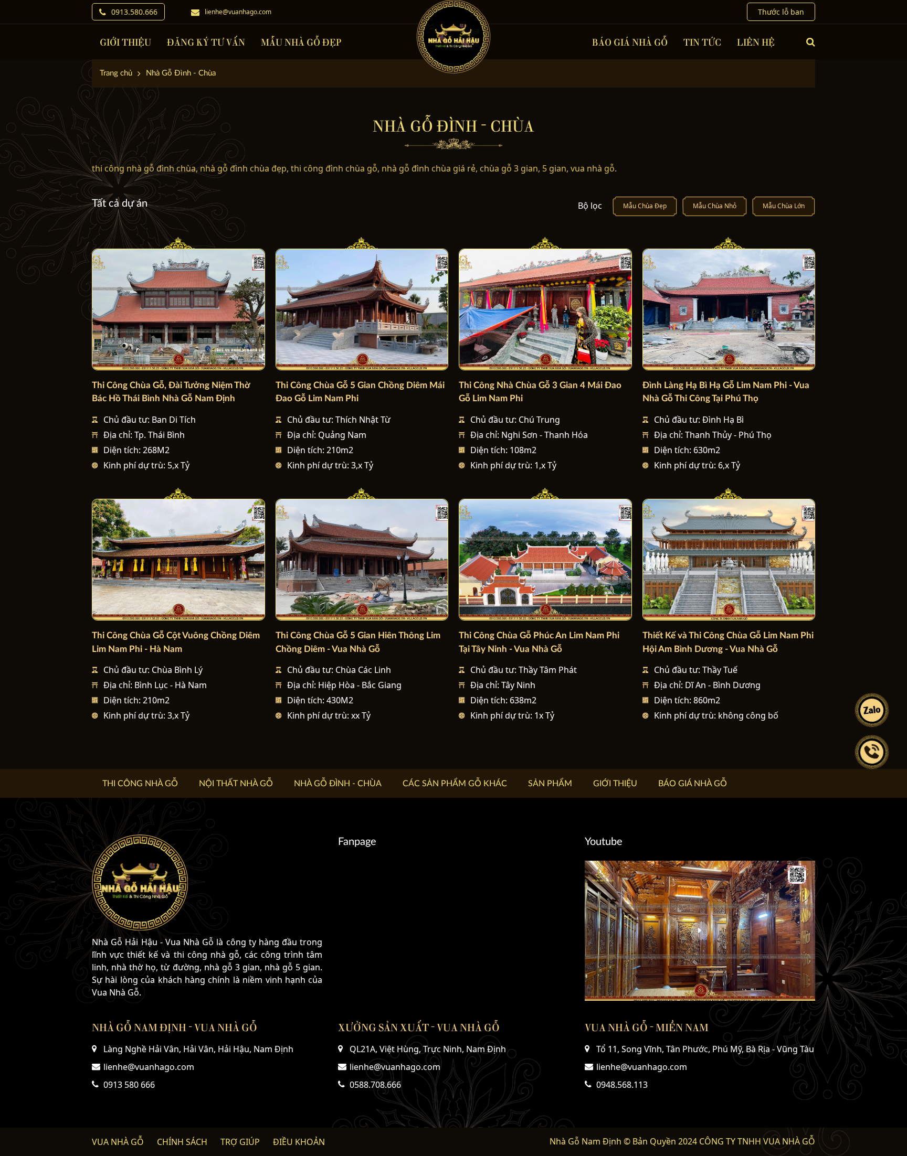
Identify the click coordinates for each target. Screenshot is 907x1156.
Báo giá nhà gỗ (692, 783)
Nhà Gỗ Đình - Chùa (338, 783)
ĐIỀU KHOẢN (299, 1142)
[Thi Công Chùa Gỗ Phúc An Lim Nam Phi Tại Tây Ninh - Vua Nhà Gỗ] (545, 560)
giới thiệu (125, 41)
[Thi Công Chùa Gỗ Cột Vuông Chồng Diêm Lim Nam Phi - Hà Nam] (178, 560)
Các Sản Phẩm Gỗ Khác (455, 783)
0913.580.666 (134, 12)
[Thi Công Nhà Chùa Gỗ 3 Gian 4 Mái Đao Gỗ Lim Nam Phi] (545, 310)
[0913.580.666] (872, 752)
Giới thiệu (615, 783)
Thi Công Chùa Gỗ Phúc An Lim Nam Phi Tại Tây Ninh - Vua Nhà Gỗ (539, 642)
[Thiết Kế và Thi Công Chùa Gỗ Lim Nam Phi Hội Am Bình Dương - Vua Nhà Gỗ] (729, 560)
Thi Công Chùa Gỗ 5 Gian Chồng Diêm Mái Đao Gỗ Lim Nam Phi (360, 392)
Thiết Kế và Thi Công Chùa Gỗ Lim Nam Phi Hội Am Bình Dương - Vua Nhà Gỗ (728, 642)
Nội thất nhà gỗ (236, 783)
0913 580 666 (129, 1084)
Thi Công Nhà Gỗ (140, 783)
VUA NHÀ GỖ (118, 1142)
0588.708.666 (375, 1084)
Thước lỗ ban (781, 12)
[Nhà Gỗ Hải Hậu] (453, 36)
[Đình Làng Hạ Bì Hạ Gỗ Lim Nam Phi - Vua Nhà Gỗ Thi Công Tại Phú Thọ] (729, 310)
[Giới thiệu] (700, 931)
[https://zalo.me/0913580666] (872, 710)
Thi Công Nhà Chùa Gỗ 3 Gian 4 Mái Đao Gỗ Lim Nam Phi (540, 392)
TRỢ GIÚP (240, 1142)
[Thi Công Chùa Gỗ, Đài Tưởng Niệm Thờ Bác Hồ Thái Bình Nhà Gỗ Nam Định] (178, 310)
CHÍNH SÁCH (182, 1142)
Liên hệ (756, 41)
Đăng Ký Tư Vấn (206, 41)
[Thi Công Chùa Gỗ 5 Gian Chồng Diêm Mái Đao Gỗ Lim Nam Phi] (362, 310)
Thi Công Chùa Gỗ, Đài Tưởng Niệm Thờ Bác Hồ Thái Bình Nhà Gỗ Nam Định (171, 392)
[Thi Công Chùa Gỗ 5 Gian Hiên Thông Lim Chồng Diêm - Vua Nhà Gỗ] (362, 560)
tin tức (702, 41)
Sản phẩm (550, 783)
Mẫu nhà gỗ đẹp (301, 41)
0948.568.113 (622, 1084)
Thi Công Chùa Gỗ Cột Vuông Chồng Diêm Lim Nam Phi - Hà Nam (176, 642)
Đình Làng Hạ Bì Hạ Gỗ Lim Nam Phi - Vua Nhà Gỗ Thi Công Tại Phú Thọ (725, 392)
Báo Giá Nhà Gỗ (630, 41)
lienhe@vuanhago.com (238, 11)
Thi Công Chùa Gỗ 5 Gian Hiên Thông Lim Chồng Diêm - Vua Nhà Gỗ (358, 642)
